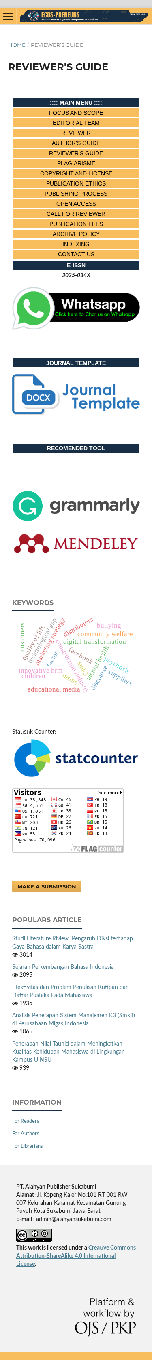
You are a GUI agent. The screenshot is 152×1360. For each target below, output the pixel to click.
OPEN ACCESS (76, 203)
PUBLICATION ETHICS (76, 183)
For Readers (25, 1121)
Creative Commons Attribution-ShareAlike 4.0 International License (76, 1256)
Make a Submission (46, 886)
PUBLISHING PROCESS (76, 193)
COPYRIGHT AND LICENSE (76, 173)
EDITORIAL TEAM (76, 123)
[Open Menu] (8, 16)
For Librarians (27, 1146)
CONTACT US (76, 254)
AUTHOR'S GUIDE (76, 143)
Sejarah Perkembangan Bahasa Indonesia (63, 967)
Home (17, 45)
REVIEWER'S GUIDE (76, 153)
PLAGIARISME (76, 163)
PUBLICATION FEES (76, 224)
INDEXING (76, 244)
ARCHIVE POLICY (76, 234)
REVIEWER (76, 133)
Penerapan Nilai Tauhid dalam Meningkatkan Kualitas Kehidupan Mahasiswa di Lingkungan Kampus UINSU (68, 1052)
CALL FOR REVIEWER (76, 214)
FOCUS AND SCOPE (76, 113)
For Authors (25, 1133)
